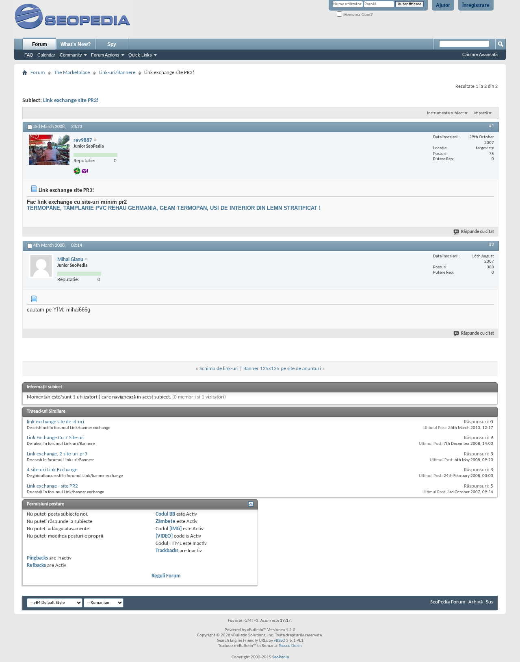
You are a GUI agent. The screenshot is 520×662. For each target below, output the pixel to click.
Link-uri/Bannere (117, 72)
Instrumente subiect (445, 113)
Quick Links (140, 54)
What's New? (76, 44)
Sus (489, 602)
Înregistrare (476, 5)
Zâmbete (166, 521)
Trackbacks (167, 550)
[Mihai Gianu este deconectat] (41, 266)
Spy (111, 44)
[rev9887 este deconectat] (49, 150)
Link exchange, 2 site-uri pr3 (57, 454)
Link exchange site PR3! (71, 101)
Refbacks (36, 565)
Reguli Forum (166, 576)
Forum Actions (105, 54)
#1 (491, 126)
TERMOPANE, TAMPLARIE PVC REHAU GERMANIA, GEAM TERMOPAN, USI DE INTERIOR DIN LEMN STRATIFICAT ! (174, 208)
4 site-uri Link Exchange (52, 470)
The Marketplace (72, 72)
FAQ (28, 54)
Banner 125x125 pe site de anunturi (282, 368)
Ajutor (443, 5)
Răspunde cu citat (477, 232)
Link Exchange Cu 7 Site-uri (55, 437)
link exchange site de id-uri (55, 422)
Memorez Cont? (357, 14)
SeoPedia (280, 657)
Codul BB (165, 514)
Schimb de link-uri (218, 368)
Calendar (46, 54)
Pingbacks (37, 558)
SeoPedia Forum (447, 602)
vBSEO (279, 640)
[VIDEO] (164, 536)
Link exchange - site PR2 (52, 486)
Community (71, 54)
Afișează (481, 113)
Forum (39, 44)
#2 (491, 244)
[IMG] (175, 528)
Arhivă (475, 602)
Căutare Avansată (480, 54)
